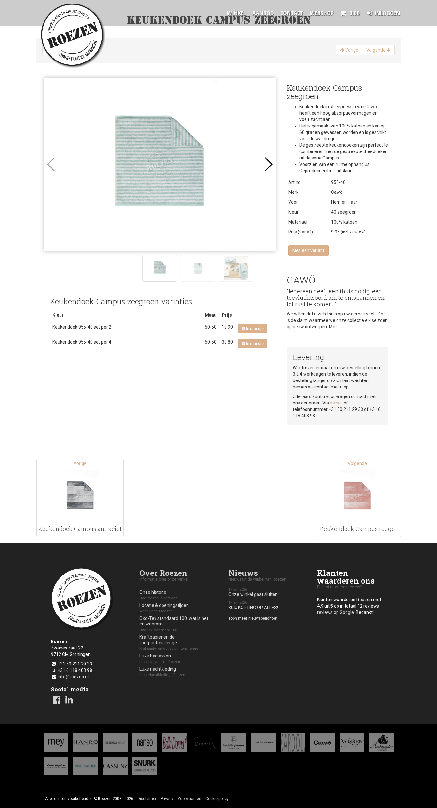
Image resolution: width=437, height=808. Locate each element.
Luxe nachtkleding (162, 671)
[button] (268, 164)
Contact (291, 13)
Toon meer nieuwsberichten (252, 618)
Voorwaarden (189, 798)
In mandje (255, 328)
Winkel (236, 13)
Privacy (167, 798)
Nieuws (243, 573)
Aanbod (263, 13)
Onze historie (158, 595)
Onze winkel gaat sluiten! (253, 592)
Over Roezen (163, 573)
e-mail (336, 402)
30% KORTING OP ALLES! (253, 605)
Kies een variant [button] (308, 250)
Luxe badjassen (159, 658)
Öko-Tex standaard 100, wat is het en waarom (173, 624)
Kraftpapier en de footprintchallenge (168, 642)
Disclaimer (147, 798)
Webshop (322, 13)
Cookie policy (217, 798)
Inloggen (387, 13)
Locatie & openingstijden (164, 608)
